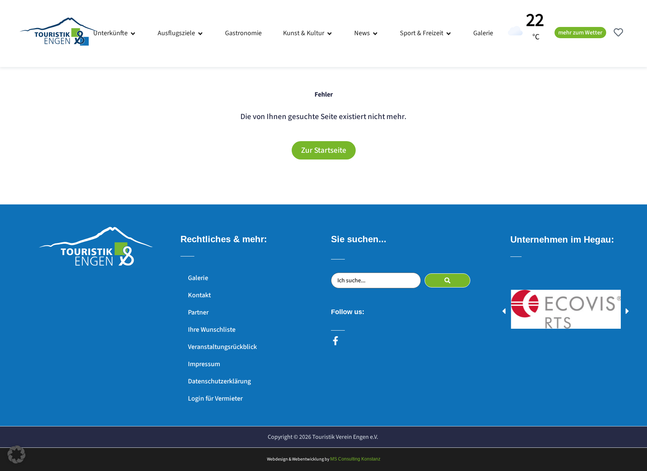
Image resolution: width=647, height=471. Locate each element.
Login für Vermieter (215, 398)
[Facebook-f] (335, 340)
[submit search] (447, 280)
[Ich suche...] (376, 280)
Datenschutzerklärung (219, 381)
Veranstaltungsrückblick (222, 347)
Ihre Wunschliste (212, 329)
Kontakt (199, 295)
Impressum (204, 364)
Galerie (198, 278)
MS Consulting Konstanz (355, 459)
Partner (198, 312)
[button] (114, 33)
